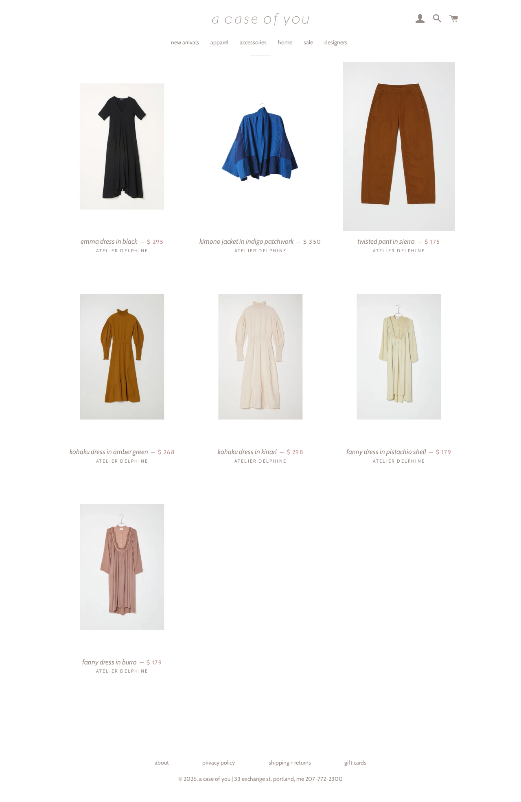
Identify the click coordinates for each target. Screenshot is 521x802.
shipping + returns (290, 762)
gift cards (355, 762)
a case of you (214, 778)
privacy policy (218, 762)
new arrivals (185, 42)
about (162, 762)
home (285, 42)
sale (308, 42)
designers (335, 42)
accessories (253, 42)
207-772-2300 (324, 778)
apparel (219, 42)
